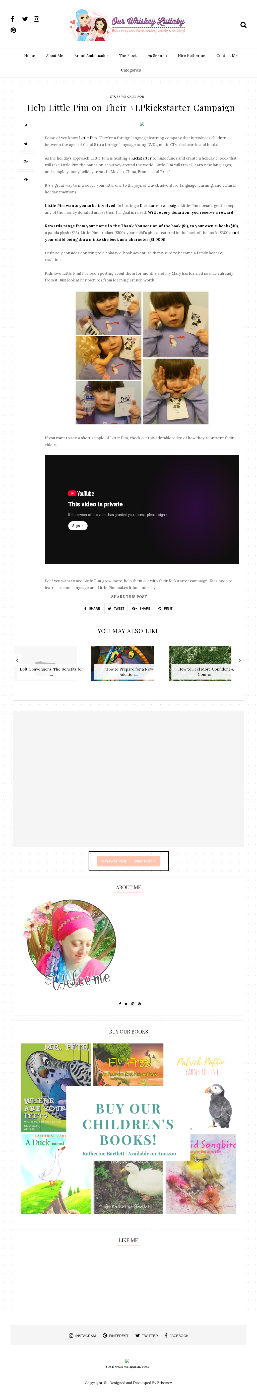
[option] (51, 666)
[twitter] (27, 19)
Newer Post (115, 861)
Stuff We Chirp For (127, 96)
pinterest (118, 1336)
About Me (54, 55)
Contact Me (227, 55)
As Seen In (157, 55)
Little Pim (88, 137)
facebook (178, 1336)
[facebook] (16, 19)
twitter (150, 1336)
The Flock (128, 55)
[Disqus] (128, 783)
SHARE (94, 608)
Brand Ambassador (91, 55)
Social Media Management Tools (127, 1366)
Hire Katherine (191, 55)
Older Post (143, 861)
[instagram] (39, 19)
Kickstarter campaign (159, 205)
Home (29, 55)
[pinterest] (16, 30)
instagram (85, 1336)
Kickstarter (141, 158)
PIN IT (167, 608)
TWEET (118, 608)
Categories (131, 70)
